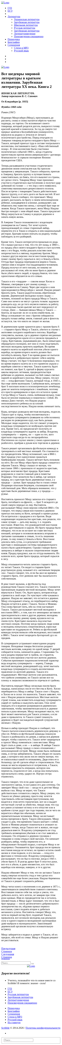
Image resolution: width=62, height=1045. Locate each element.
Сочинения (14, 45)
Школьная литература (26, 25)
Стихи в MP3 (21, 47)
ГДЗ (10, 8)
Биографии (14, 42)
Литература (14, 16)
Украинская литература (26, 19)
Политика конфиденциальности (43, 1028)
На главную (14, 1022)
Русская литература (24, 28)
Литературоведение (24, 33)
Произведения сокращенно (28, 36)
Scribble (5, 1028)
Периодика (14, 39)
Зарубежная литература (26, 22)
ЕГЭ (10, 10)
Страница (8, 950)
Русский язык (21, 50)
